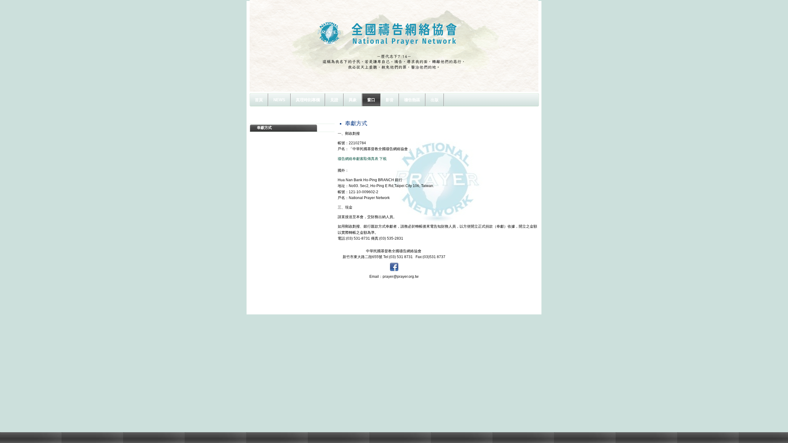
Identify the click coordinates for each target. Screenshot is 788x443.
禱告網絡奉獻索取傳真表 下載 (362, 159)
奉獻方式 (264, 128)
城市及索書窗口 (270, 120)
